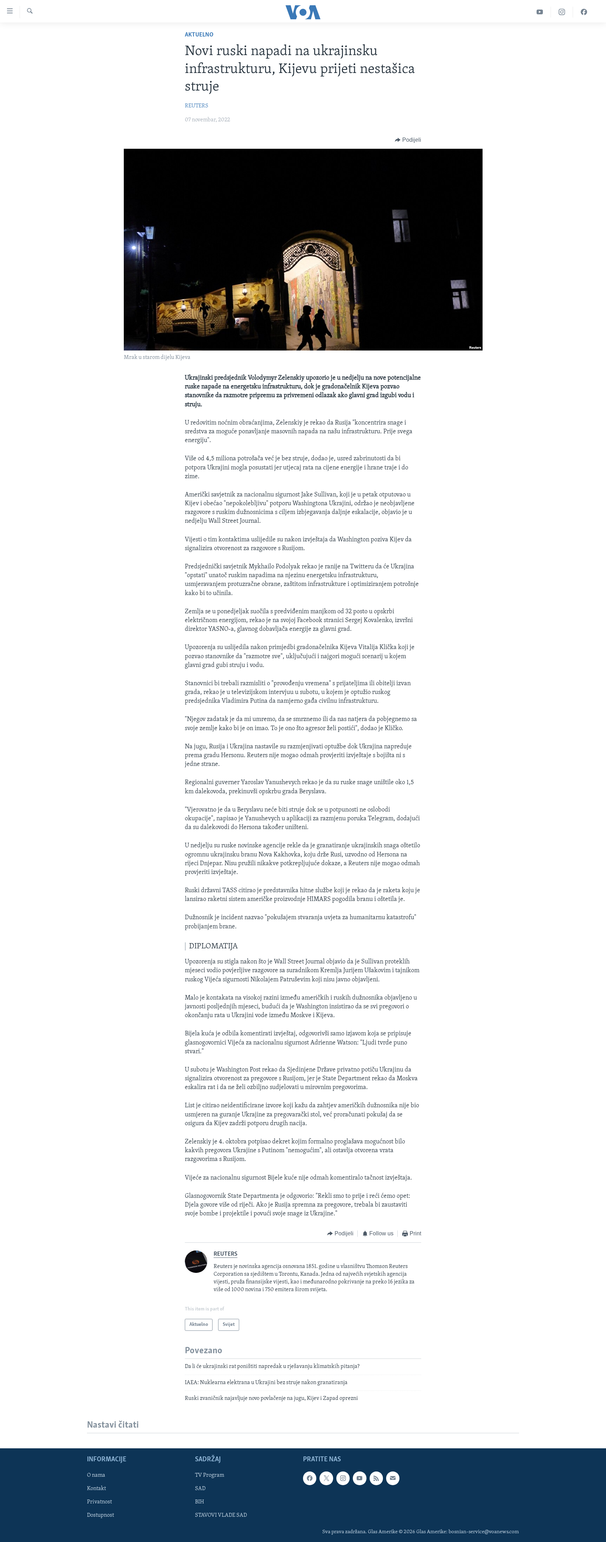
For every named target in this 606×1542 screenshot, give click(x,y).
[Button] (408, 140)
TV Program (209, 1475)
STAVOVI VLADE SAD (221, 1515)
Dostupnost (100, 1515)
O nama (96, 1475)
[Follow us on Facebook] (309, 1478)
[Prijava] (392, 1478)
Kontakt (96, 1489)
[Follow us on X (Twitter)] (326, 1478)
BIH (199, 1502)
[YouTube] (540, 12)
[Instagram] (562, 12)
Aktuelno (199, 35)
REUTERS (196, 106)
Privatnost (99, 1502)
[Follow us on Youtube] (359, 1478)
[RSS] (376, 1478)
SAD (200, 1489)
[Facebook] (584, 12)
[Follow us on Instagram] (343, 1478)
